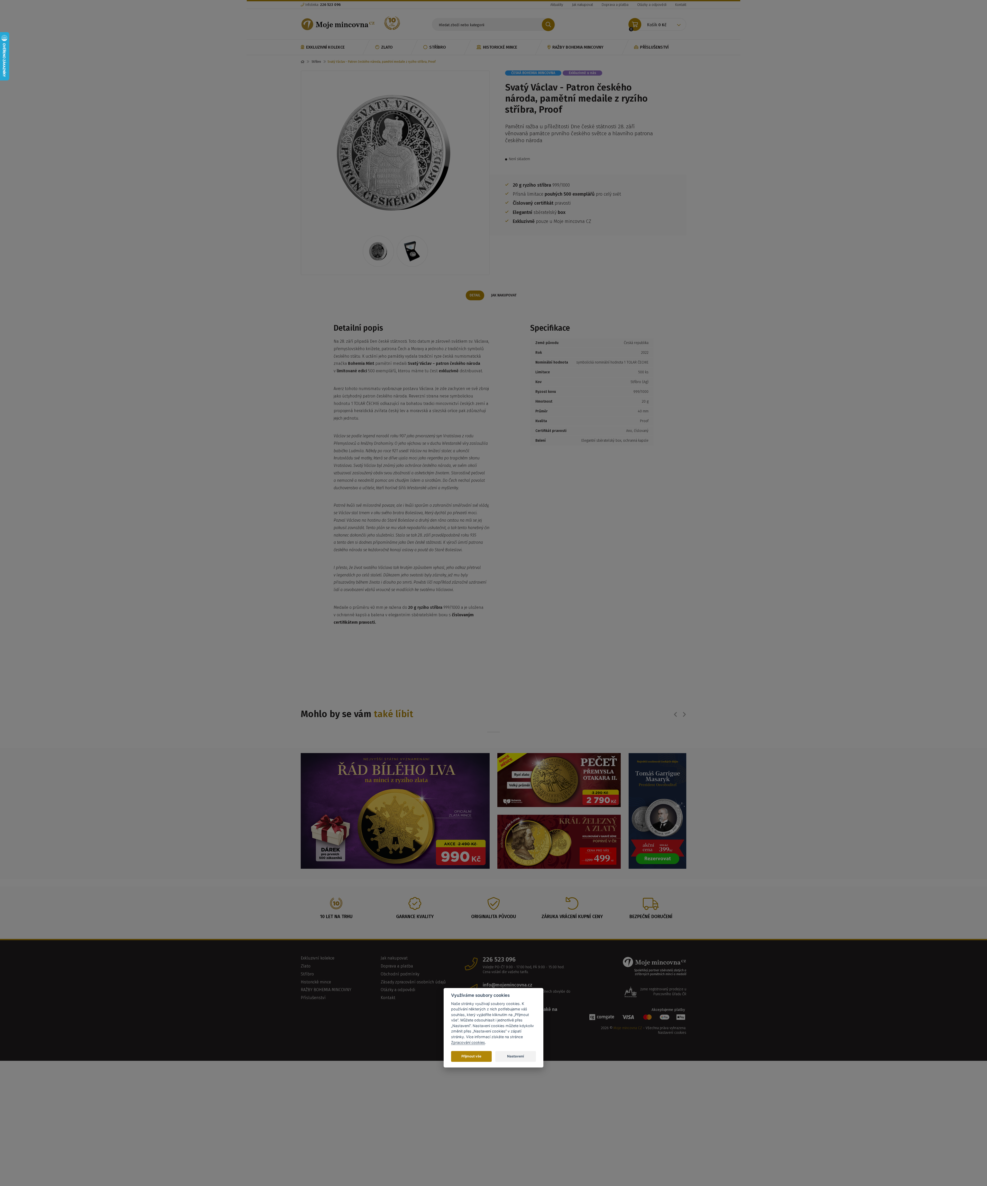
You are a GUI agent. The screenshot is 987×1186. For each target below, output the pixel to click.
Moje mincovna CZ (628, 1158)
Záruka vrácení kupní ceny (572, 1047)
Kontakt (680, 5)
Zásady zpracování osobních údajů (413, 1112)
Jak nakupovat (582, 5)
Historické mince (500, 47)
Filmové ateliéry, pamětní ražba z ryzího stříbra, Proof (335, 740)
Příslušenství (654, 47)
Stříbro (437, 47)
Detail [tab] (475, 295)
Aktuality (556, 5)
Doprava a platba (615, 5)
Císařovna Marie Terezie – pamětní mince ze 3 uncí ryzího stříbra (662, 740)
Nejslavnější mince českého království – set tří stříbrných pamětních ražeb (400, 740)
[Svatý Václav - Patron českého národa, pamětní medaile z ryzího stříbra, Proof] (395, 152)
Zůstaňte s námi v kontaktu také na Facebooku (520, 1142)
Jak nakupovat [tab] (504, 295)
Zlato (387, 47)
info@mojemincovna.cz (507, 1115)
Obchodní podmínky (400, 1104)
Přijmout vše (471, 1056)
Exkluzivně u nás (582, 73)
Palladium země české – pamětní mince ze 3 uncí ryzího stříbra (597, 740)
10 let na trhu (336, 1047)
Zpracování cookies (468, 1042)
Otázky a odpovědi (651, 5)
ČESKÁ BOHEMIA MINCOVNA (533, 73)
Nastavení (515, 1056)
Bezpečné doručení (650, 1047)
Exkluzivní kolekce (325, 47)
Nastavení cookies (672, 1163)
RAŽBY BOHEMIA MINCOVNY (578, 47)
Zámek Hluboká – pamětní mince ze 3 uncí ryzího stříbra (466, 740)
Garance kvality (415, 1047)
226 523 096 (499, 1089)
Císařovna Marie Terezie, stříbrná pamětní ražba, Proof (531, 740)
